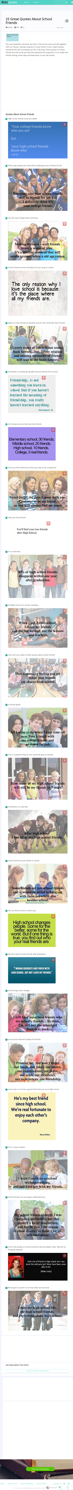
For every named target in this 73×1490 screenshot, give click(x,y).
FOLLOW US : (58, 1483)
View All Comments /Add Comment (38, 1371)
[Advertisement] (38, 71)
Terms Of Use (12, 1484)
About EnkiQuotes (26, 1484)
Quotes (10, 27)
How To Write (41, 1484)
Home (2, 1484)
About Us (27, 2)
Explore (35, 2)
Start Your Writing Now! (40, 1469)
